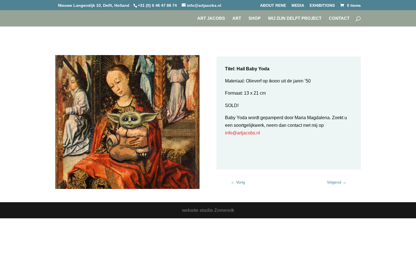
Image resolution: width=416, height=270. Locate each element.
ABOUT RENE (273, 5)
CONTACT (339, 18)
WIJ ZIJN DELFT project (294, 18)
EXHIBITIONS (322, 5)
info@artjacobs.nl (242, 132)
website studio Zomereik (208, 210)
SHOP (254, 18)
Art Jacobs (211, 18)
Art (236, 18)
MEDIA (297, 5)
